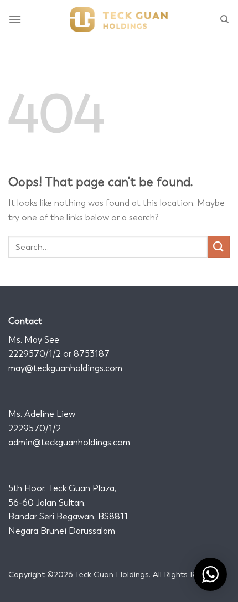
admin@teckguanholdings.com (69, 442)
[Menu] (15, 19)
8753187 (92, 353)
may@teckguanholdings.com (65, 368)
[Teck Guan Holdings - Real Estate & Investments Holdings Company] (119, 19)
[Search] (225, 19)
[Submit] (219, 247)
